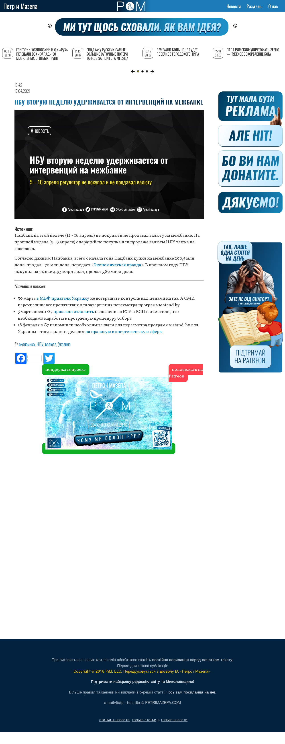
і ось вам (191, 692)
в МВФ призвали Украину (63, 298)
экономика (27, 344)
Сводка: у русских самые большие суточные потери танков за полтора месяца (107, 54)
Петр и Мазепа (20, 6)
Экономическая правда (117, 265)
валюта (50, 344)
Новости (234, 6)
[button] (133, 72)
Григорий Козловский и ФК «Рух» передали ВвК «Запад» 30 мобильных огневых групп (42, 54)
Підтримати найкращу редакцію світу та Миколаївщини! (142, 681)
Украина (64, 344)
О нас (273, 6)
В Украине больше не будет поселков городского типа (178, 52)
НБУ (40, 344)
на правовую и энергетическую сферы (124, 332)
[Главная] (131, 6)
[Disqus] (109, 442)
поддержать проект (65, 370)
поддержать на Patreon (186, 373)
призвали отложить (73, 312)
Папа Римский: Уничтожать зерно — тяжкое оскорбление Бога (253, 52)
